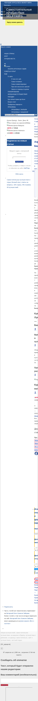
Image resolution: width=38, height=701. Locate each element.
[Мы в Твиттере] (15, 12)
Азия (36, 129)
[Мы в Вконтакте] (2, 12)
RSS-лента (19, 174)
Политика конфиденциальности (15, 8)
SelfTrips (27, 168)
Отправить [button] (4, 685)
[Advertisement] (34, 481)
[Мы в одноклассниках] (10, 12)
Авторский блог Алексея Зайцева (17, 613)
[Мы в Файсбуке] (22, 12)
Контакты (7, 5)
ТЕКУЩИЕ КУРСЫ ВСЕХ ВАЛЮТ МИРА (18, 3)
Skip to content (6, 47)
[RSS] (5, 12)
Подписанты (8, 607)
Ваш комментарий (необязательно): (19, 675)
